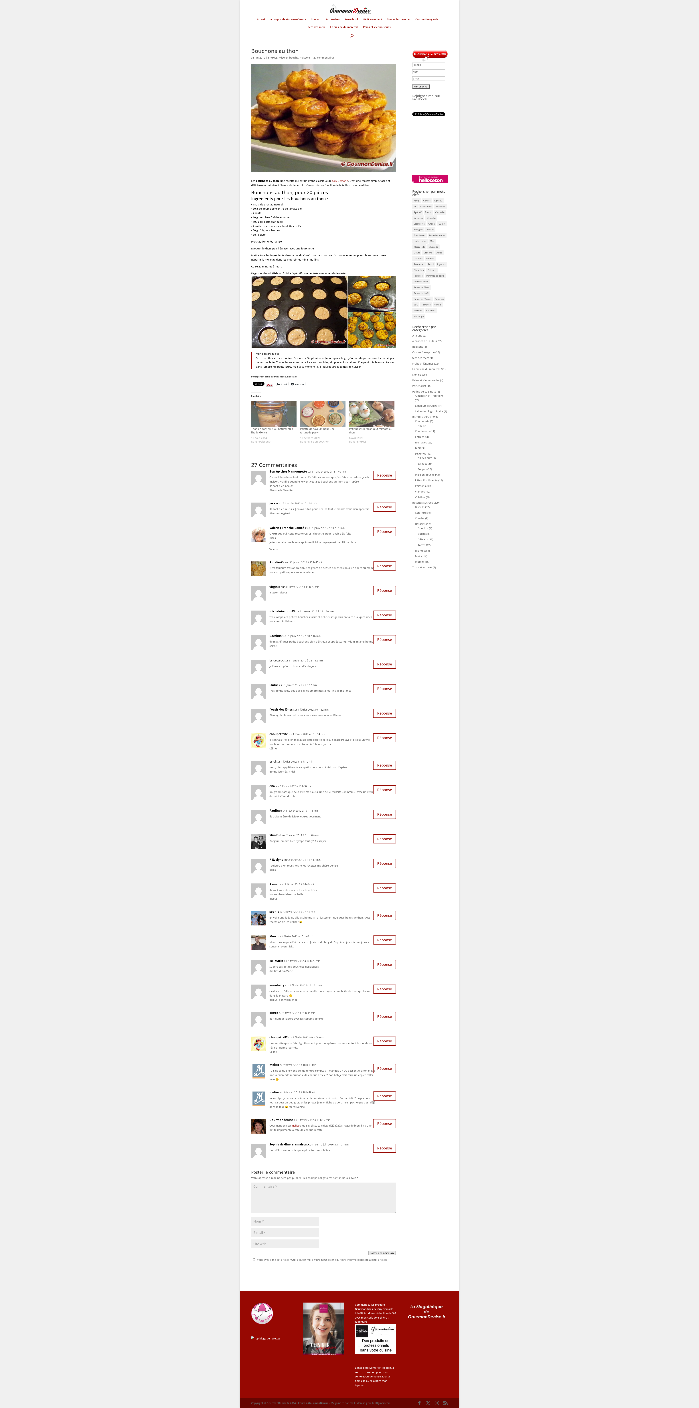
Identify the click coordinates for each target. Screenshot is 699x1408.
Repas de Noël (421, 293)
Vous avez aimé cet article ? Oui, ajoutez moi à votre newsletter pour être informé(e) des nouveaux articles (322, 1259)
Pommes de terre (435, 275)
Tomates (426, 304)
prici (272, 761)
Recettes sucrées (422, 502)
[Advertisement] (435, 145)
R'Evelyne (276, 860)
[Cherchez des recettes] (265, 1338)
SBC (416, 304)
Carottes (418, 217)
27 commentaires (324, 57)
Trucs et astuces (422, 567)
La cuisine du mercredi (344, 27)
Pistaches (419, 270)
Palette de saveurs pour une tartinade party (317, 430)
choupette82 (278, 734)
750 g (416, 200)
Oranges (418, 258)
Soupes (422, 469)
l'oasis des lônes (281, 709)
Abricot (427, 200)
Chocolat (431, 217)
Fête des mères (437, 235)
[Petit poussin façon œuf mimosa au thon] (371, 414)
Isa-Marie (276, 961)
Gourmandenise (281, 1120)
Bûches (422, 533)
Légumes (420, 453)
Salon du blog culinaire (429, 411)
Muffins (419, 561)
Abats (421, 425)
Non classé (419, 374)
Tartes (421, 545)
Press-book (352, 19)
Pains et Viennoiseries (377, 27)
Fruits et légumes (422, 363)
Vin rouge (419, 316)
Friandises (421, 550)
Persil (431, 264)
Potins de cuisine (422, 391)
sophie (274, 912)
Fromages (421, 442)
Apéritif (417, 212)
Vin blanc (431, 310)
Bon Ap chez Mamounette (288, 471)
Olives (439, 252)
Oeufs (417, 252)
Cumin (442, 223)
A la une (417, 335)
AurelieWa (276, 562)
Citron (431, 223)
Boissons (417, 346)
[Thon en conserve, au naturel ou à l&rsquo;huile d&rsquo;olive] (274, 414)
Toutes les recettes (399, 19)
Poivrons (431, 270)
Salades (422, 463)
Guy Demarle (340, 181)
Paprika (430, 258)
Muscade (433, 246)
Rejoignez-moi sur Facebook (426, 97)
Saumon (439, 299)
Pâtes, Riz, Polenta (426, 480)
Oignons (428, 252)
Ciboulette (419, 223)
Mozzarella (419, 246)
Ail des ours (426, 206)
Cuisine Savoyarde (426, 19)
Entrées (272, 57)
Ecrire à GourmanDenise (313, 1403)
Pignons (441, 264)
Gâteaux (423, 539)
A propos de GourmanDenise (288, 19)
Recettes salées (421, 417)
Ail (415, 206)
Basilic (428, 212)
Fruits (418, 556)
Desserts (420, 524)
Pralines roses (421, 281)
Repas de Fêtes (421, 287)
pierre (273, 1013)
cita (272, 786)
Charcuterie (422, 421)
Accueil (261, 19)
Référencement (372, 19)
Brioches (423, 528)
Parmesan (419, 264)
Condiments (422, 431)
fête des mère (316, 27)
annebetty (277, 985)
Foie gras (418, 229)
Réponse (384, 475)
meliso (274, 1065)
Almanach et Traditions (429, 395)
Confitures (421, 512)
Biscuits (419, 507)
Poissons (305, 57)
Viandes (420, 491)
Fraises (430, 229)
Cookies (419, 518)
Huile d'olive (420, 241)
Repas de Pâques (422, 299)
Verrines (418, 310)
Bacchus (275, 636)
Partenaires (332, 19)
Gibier (418, 448)
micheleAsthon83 (282, 611)
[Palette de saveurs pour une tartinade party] (322, 414)
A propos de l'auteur (424, 341)
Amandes (440, 206)
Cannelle (440, 212)
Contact (316, 19)
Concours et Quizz (426, 405)
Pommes (418, 275)
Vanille (437, 304)
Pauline (275, 811)
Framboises (420, 235)
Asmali (274, 884)
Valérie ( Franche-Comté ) (287, 528)
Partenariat (419, 386)
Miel (432, 241)
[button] (299, 312)
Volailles (420, 497)
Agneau (438, 200)
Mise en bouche (288, 57)
